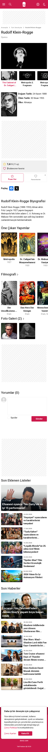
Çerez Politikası (10, 728)
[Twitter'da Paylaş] (17, 188)
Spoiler (14, 417)
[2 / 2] (27, 331)
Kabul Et (25, 733)
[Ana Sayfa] (24, 4)
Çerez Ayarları (10, 733)
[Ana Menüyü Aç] (3, 4)
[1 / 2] (9, 331)
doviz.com (24, 741)
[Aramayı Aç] (10, 4)
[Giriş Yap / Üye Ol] (38, 4)
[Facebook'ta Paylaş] (11, 188)
